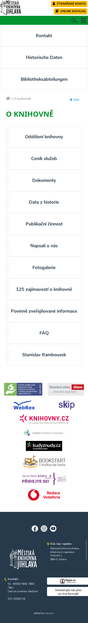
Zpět (75, 100)
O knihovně (22, 98)
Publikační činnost (44, 224)
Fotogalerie (44, 268)
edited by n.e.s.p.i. (44, 613)
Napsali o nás (44, 246)
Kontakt (44, 36)
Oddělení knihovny (44, 137)
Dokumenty (44, 180)
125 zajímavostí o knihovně (44, 289)
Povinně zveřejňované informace (44, 311)
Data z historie (44, 202)
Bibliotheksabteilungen (44, 79)
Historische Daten (44, 57)
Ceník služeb (44, 159)
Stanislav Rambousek (44, 355)
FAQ (44, 333)
